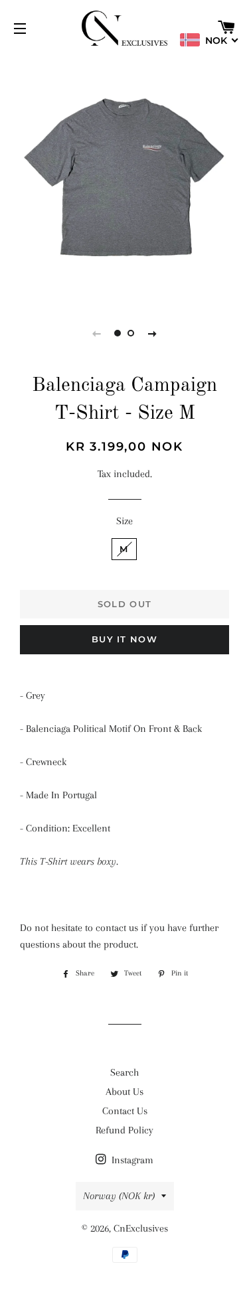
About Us (124, 1092)
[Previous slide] (97, 333)
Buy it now (124, 639)
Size (124, 521)
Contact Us (124, 1111)
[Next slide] (152, 333)
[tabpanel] (124, 177)
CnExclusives (141, 1228)
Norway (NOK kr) (119, 1196)
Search (124, 1072)
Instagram (131, 1160)
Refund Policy (124, 1130)
